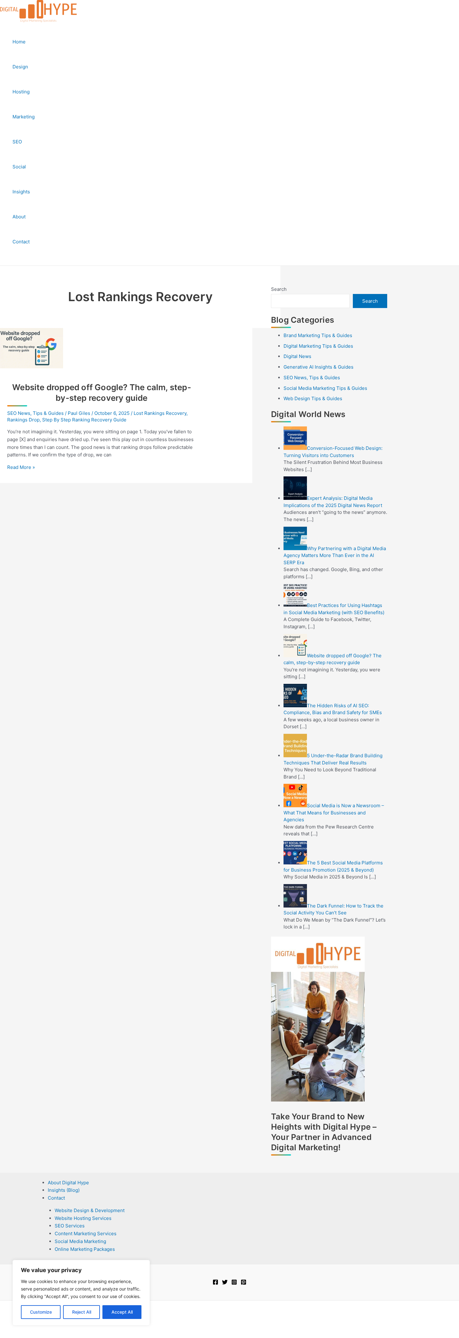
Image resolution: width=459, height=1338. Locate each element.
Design (20, 67)
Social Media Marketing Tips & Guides (325, 388)
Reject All (81, 1312)
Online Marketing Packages (85, 1249)
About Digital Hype (68, 1183)
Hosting (21, 92)
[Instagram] (234, 1283)
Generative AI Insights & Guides (318, 367)
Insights (21, 192)
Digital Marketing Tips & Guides (318, 346)
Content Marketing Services (85, 1233)
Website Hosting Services (83, 1218)
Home (19, 42)
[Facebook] (215, 1283)
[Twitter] (225, 1283)
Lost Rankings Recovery (160, 413)
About (19, 217)
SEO (17, 142)
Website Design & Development (90, 1210)
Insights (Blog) (64, 1190)
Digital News (297, 356)
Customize (41, 1312)
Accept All (122, 1312)
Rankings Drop (23, 420)
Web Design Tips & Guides (313, 398)
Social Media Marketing (80, 1241)
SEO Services (70, 1226)
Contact (21, 242)
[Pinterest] (243, 1283)
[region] (81, 1293)
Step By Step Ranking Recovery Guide (84, 420)
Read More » (21, 467)
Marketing (23, 117)
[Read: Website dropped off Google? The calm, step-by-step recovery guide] (31, 367)
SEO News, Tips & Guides (35, 413)
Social (19, 167)
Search (279, 289)
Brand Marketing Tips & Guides (318, 335)
